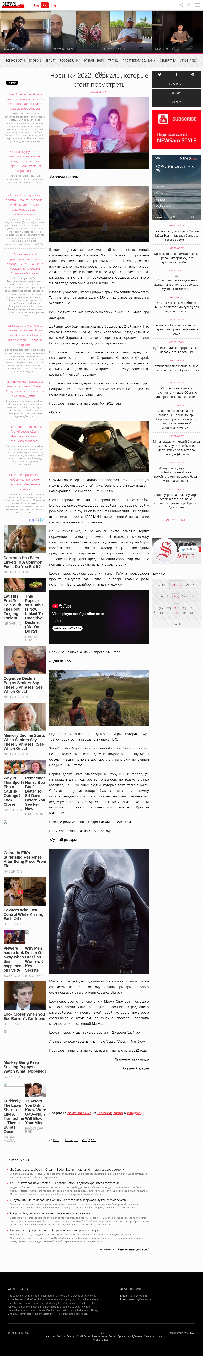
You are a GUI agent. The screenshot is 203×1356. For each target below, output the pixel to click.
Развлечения (94, 60)
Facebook (104, 1113)
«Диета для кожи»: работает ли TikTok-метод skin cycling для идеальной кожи (176, 306)
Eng (53, 5)
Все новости (15, 60)
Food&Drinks (70, 60)
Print (56, 1140)
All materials (176, 520)
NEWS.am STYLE (79, 1113)
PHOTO (176, 93)
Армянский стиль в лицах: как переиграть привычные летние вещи (176, 329)
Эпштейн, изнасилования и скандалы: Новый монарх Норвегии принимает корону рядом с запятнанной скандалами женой (176, 419)
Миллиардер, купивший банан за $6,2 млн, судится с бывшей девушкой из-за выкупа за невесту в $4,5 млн (176, 447)
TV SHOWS (176, 84)
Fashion (35, 60)
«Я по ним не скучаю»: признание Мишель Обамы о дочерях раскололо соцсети (176, 392)
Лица (101, 73)
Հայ (36, 5)
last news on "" (124, 1249)
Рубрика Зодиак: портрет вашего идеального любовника (50, 1213)
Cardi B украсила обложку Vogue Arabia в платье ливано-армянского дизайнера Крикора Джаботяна (176, 501)
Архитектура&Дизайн (139, 60)
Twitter (118, 1113)
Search (176, 624)
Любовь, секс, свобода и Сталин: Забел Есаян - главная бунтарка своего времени (67, 1169)
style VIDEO (188, 60)
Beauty (50, 60)
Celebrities (168, 60)
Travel (113, 60)
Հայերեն (89, 1140)
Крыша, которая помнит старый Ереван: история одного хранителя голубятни (64, 1183)
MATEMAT (189, 1332)
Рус (45, 5)
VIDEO (176, 102)
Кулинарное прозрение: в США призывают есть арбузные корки (56, 1230)
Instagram (134, 1113)
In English (71, 1140)
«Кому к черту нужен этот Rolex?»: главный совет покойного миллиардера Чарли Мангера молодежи (176, 474)
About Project (19, 1289)
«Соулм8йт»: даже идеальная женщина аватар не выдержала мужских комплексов (68, 1200)
